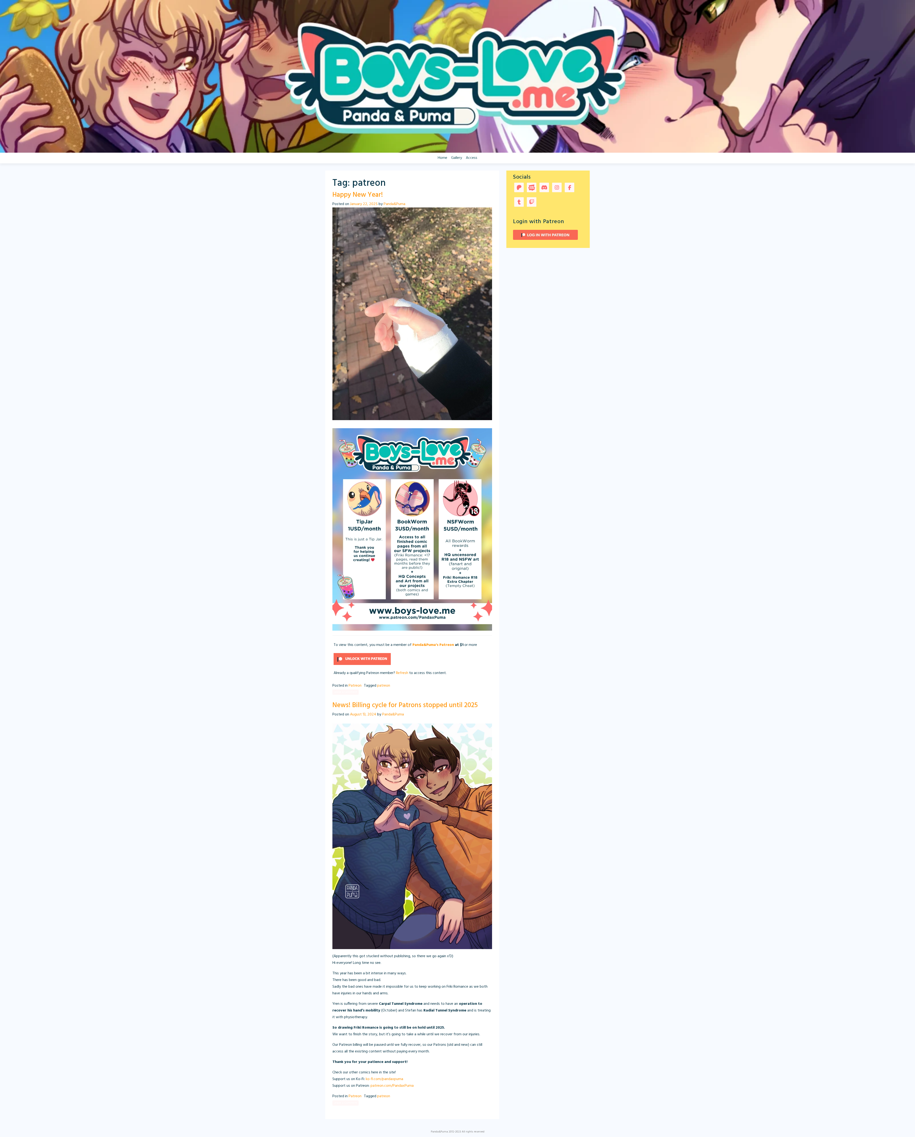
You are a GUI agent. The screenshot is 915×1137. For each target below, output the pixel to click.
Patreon (355, 686)
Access (471, 158)
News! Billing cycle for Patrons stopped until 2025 (405, 705)
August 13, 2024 (363, 714)
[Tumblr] (519, 202)
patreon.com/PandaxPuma (392, 1086)
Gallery (456, 158)
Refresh (402, 673)
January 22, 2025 (364, 204)
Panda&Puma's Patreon (433, 645)
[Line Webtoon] (531, 188)
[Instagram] (557, 188)
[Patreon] (519, 188)
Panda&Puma (394, 204)
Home (442, 158)
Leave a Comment (345, 692)
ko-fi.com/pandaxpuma (384, 1079)
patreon (383, 686)
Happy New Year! (357, 195)
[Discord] (544, 188)
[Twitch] (531, 202)
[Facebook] (569, 188)
